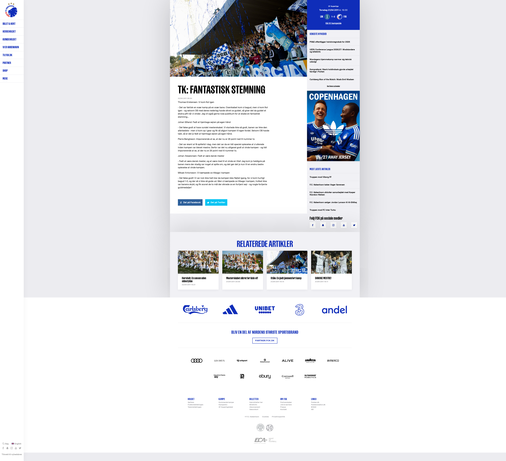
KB (312, 409)
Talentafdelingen (194, 407)
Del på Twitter (218, 202)
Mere (5, 78)
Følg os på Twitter (20, 448)
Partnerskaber (286, 402)
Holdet (191, 399)
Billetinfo (253, 405)
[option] (238, 38)
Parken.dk (315, 402)
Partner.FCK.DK (264, 340)
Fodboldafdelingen (195, 405)
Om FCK (283, 399)
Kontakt (283, 409)
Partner (7, 63)
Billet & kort (9, 23)
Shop (5, 70)
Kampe (222, 399)
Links (314, 399)
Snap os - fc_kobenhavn (7, 448)
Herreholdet (9, 31)
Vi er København (11, 47)
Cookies (265, 417)
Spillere (191, 402)
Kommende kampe (226, 402)
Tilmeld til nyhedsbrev (12, 454)
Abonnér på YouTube (16, 448)
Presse (283, 407)
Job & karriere (286, 405)
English (18, 444)
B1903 (313, 407)
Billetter (254, 399)
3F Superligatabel (226, 407)
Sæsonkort (253, 409)
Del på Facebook (192, 202)
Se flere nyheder (333, 86)
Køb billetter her (256, 402)
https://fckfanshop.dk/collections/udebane (331, 92)
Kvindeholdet (9, 39)
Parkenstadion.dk (318, 405)
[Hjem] (11, 11)
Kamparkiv (223, 405)
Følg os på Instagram (11, 448)
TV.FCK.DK (7, 55)
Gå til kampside (333, 23)
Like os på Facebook (3, 448)
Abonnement (254, 407)
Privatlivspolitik (278, 417)
